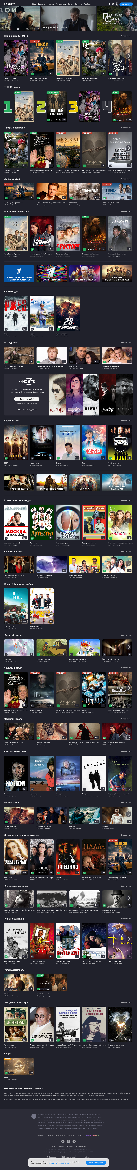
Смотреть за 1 (27, 399)
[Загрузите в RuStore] (52, 1157)
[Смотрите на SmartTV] (85, 1157)
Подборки (88, 4)
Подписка (80, 1135)
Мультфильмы (60, 1135)
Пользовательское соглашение (56, 1149)
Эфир (34, 4)
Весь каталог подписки (27, 410)
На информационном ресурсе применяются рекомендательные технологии (68, 1152)
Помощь (70, 1146)
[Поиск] (109, 4)
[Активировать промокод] (113, 4)
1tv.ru (53, 1146)
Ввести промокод (92, 1135)
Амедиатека (61, 4)
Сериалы (41, 4)
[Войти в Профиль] (116, 4)
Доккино (78, 4)
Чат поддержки (80, 1146)
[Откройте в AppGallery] (68, 1157)
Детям (70, 4)
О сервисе (61, 1146)
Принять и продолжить (96, 1162)
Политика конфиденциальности (80, 1149)
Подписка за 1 (126, 4)
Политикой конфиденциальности (58, 1163)
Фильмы (50, 4)
